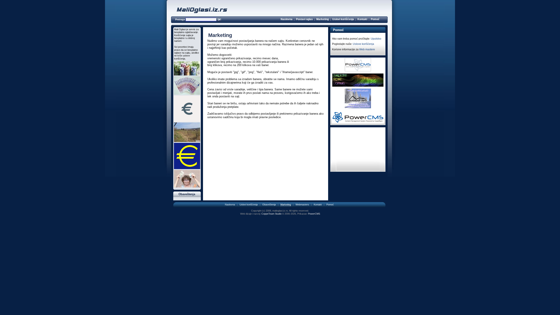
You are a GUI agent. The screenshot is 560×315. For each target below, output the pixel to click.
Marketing (322, 19)
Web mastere (367, 49)
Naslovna (286, 19)
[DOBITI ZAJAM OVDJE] (187, 186)
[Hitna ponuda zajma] (187, 74)
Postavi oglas (304, 19)
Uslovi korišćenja (343, 19)
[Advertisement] (265, 133)
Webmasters (302, 204)
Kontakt (362, 19)
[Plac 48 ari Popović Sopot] (187, 141)
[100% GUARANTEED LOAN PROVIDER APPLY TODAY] (187, 93)
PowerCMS (314, 213)
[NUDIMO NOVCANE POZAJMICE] (187, 168)
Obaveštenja (269, 204)
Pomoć (375, 19)
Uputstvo (376, 38)
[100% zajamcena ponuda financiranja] (187, 120)
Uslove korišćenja (363, 44)
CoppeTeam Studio (271, 213)
